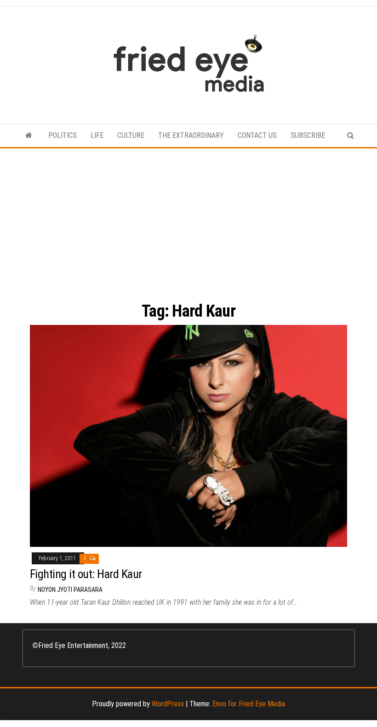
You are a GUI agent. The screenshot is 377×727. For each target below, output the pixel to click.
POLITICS (62, 135)
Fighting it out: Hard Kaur (86, 574)
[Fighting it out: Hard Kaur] (188, 435)
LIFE (97, 135)
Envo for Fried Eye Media (248, 703)
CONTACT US (257, 135)
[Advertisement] (188, 217)
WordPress (168, 703)
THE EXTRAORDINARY (191, 135)
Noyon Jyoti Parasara (70, 589)
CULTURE (130, 135)
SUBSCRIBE (308, 135)
